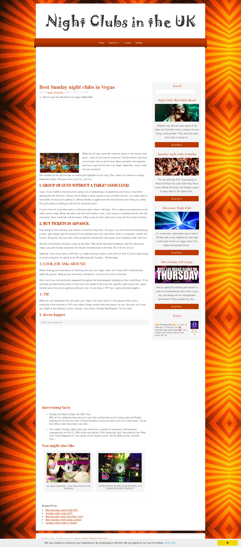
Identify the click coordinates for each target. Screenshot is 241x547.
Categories (112, 43)
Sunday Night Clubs (55, 92)
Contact (128, 42)
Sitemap (138, 42)
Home (77, 538)
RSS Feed (102, 538)
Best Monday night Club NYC (62, 510)
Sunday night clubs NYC (59, 513)
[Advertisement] (121, 66)
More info (170, 542)
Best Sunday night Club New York (64, 516)
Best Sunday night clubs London (64, 519)
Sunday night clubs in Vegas (61, 522)
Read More (176, 144)
